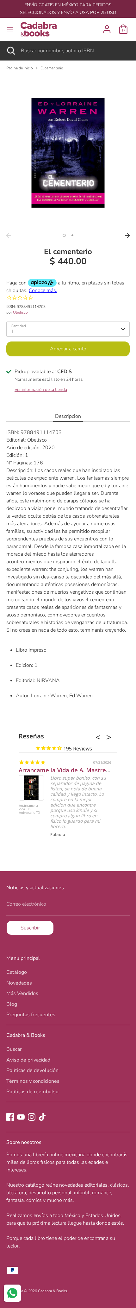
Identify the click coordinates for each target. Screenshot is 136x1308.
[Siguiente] (127, 236)
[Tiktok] (42, 1117)
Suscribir (30, 927)
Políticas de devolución (32, 1070)
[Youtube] (21, 1117)
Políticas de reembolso (32, 1091)
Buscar (14, 1049)
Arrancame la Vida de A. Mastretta (66, 770)
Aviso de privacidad (28, 1059)
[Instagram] (31, 1117)
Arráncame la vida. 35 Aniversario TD (29, 809)
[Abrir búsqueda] (10, 50)
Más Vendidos (22, 993)
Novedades (19, 982)
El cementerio (51, 68)
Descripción (68, 416)
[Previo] (8, 236)
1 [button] (64, 235)
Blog (11, 1004)
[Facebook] (10, 1117)
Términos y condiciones (32, 1081)
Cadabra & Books (52, 1290)
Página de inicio (19, 68)
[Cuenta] (107, 26)
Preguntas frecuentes (30, 1014)
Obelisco (20, 312)
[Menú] (10, 29)
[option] (68, 153)
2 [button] (72, 235)
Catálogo (16, 972)
